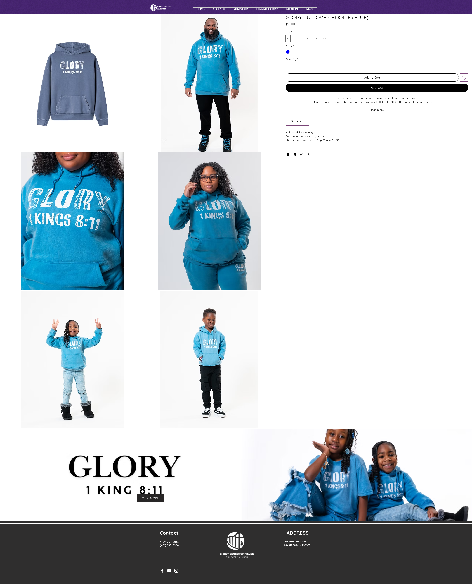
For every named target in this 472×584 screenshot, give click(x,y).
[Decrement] (288, 65)
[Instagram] (176, 570)
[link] (297, 121)
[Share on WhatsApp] (302, 154)
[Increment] (318, 65)
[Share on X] (309, 154)
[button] (72, 83)
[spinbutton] (303, 65)
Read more (377, 109)
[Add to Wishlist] (464, 77)
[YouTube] (169, 570)
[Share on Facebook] (288, 154)
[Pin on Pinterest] (295, 154)
